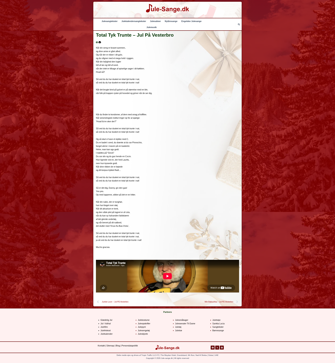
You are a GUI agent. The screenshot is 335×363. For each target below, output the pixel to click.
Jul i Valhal (105, 323)
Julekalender (106, 334)
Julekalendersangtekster (133, 21)
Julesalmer (155, 21)
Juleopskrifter (144, 323)
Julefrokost (105, 330)
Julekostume (144, 320)
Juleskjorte (143, 334)
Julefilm (104, 327)
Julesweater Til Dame (185, 323)
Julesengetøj (144, 330)
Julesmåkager (181, 320)
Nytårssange (171, 21)
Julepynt (142, 327)
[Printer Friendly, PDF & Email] (99, 42)
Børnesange (218, 330)
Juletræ (178, 330)
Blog (118, 346)
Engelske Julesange (191, 21)
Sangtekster (218, 327)
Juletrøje (216, 320)
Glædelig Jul (106, 320)
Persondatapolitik (130, 346)
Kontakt (101, 346)
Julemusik (151, 27)
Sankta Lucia (218, 323)
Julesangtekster (110, 21)
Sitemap (110, 346)
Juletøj (178, 327)
